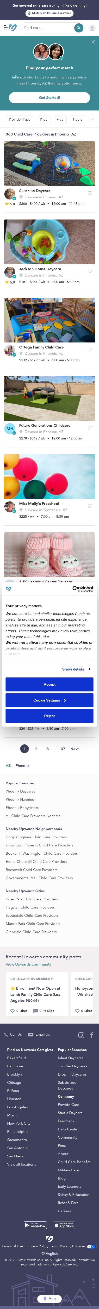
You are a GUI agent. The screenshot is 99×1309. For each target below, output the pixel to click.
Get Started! (49, 97)
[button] (90, 193)
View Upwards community (28, 964)
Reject (49, 716)
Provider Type (19, 119)
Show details (73, 669)
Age (60, 119)
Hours (77, 119)
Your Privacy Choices (69, 1246)
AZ (9, 765)
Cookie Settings (46, 700)
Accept (50, 684)
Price (43, 119)
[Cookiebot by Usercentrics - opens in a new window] (72, 589)
